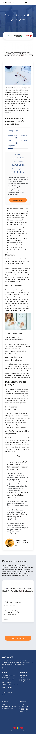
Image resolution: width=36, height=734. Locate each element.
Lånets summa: (17, 135)
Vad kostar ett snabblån (9, 706)
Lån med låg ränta (24, 679)
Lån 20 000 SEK (23, 708)
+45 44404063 (9, 682)
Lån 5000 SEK (23, 704)
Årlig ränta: (17, 145)
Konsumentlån (23, 675)
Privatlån (21, 677)
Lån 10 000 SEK (23, 706)
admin (24, 541)
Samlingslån (22, 681)
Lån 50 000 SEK (23, 710)
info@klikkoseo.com (12, 685)
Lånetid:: (17, 140)
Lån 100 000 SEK (23, 712)
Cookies (13, 731)
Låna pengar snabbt (8, 708)
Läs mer (6, 619)
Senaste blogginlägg (18, 638)
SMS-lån (4, 704)
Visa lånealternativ (18, 200)
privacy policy (21, 731)
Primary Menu (30, 2)
